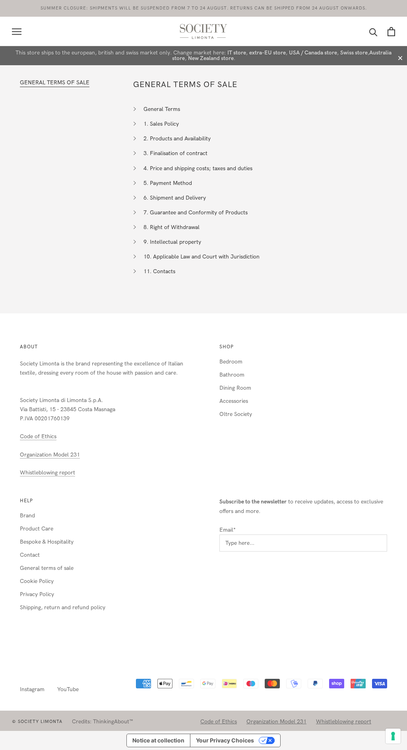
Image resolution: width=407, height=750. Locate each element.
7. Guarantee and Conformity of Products (195, 212)
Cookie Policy (37, 581)
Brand (27, 515)
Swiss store (354, 52)
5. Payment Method (167, 183)
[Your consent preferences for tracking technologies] (393, 736)
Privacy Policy (37, 594)
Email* (227, 530)
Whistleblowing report (47, 472)
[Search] (373, 31)
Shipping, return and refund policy (62, 607)
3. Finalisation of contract (175, 153)
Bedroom (230, 361)
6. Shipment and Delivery (174, 197)
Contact (30, 555)
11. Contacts (159, 271)
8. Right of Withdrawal (171, 227)
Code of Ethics (38, 436)
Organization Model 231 (50, 454)
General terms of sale (47, 568)
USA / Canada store (313, 52)
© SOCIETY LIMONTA (37, 721)
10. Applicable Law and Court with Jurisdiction (201, 256)
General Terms (161, 109)
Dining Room (235, 388)
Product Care (36, 528)
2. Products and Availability (177, 138)
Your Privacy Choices (225, 740)
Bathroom (231, 374)
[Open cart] (391, 31)
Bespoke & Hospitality (47, 541)
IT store (236, 52)
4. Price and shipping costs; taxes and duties (197, 168)
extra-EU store (267, 52)
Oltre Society (235, 414)
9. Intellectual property (172, 242)
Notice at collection (158, 740)
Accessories (233, 401)
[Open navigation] (16, 31)
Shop (226, 347)
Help (26, 500)
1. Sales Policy (161, 123)
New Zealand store (211, 58)
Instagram (32, 689)
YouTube (68, 689)
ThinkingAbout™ (113, 721)
